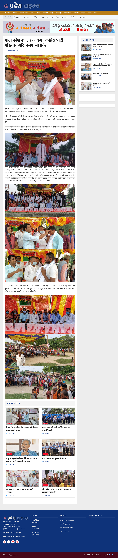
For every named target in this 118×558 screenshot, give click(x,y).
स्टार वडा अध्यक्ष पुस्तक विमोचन (54, 458)
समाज (38, 13)
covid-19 (17, 17)
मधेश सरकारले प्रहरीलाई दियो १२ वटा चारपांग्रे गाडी (56, 429)
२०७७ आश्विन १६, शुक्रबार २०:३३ (11, 51)
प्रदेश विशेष (9, 423)
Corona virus (83, 17)
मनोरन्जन (76, 13)
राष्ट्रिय (51, 13)
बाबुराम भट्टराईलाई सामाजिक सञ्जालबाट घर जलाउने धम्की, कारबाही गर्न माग (22, 460)
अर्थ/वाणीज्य (67, 13)
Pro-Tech (112, 555)
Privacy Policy (7, 555)
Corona (51, 17)
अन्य (95, 13)
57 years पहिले (10, 433)
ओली (74, 17)
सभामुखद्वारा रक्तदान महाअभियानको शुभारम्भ (19, 491)
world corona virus (63, 17)
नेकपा (36, 17)
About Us (15, 555)
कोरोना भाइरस (24, 13)
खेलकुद (83, 13)
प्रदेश (32, 13)
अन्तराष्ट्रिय (59, 13)
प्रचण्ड (43, 17)
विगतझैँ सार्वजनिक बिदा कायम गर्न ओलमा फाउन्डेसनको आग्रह (22, 429)
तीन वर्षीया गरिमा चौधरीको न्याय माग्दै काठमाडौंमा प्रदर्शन (56, 491)
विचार (89, 13)
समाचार (15, 13)
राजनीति (45, 13)
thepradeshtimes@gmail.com (15, 529)
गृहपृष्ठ (8, 13)
